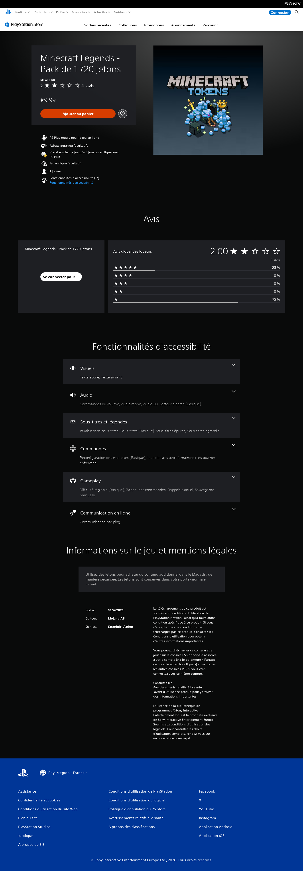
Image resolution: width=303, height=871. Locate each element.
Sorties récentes (97, 25)
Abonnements (183, 25)
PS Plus (60, 12)
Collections (127, 25)
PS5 (35, 12)
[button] (71, 182)
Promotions (154, 25)
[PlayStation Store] (25, 24)
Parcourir (210, 25)
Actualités (100, 12)
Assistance (121, 12)
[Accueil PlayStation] (8, 12)
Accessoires (79, 12)
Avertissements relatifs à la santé (177, 687)
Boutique (21, 12)
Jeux (47, 12)
